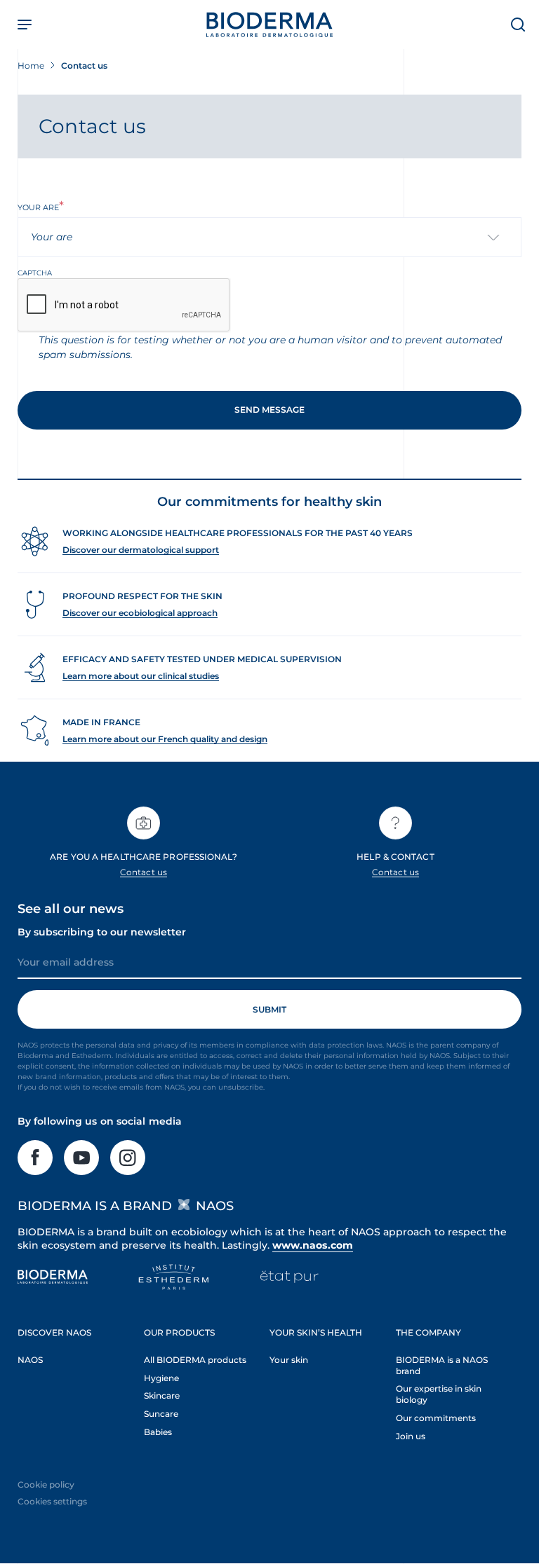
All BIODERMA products (195, 1359)
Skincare (162, 1395)
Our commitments (436, 1418)
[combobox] (269, 237)
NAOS (30, 1359)
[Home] (269, 24)
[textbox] (56, 237)
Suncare (161, 1413)
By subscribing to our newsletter (102, 932)
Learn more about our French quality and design (164, 739)
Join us (410, 1436)
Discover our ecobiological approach (140, 613)
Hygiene (161, 1378)
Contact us (143, 872)
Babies (158, 1432)
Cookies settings (52, 1501)
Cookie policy (46, 1484)
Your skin (289, 1359)
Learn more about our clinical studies (140, 676)
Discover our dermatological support (140, 549)
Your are (38, 207)
